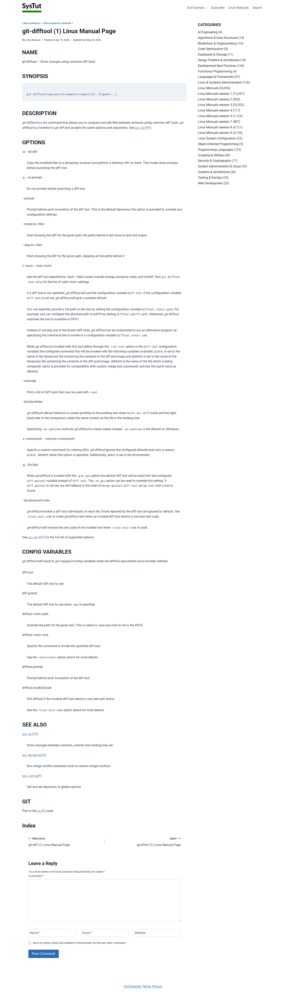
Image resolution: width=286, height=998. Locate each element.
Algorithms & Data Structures (218, 38)
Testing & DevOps (210, 177)
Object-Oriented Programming (218, 144)
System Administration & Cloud (219, 166)
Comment (36, 876)
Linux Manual (32, 39)
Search (257, 8)
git (39, 811)
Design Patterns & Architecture (219, 60)
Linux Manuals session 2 (215, 99)
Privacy (157, 986)
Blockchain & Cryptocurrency (217, 43)
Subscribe (218, 8)
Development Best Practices (217, 66)
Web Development (210, 183)
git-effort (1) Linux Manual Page (159, 842)
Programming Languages (215, 149)
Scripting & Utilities (211, 155)
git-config (30, 775)
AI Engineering (208, 32)
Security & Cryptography (214, 161)
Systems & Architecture (214, 172)
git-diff (141, 127)
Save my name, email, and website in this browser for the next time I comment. (79, 943)
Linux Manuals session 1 (58, 23)
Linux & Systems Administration (220, 82)
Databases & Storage (212, 54)
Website (140, 932)
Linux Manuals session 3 (215, 105)
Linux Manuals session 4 (215, 110)
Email (87, 932)
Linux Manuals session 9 (215, 133)
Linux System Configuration (217, 138)
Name (35, 932)
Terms (146, 986)
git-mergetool (32, 755)
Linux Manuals (238, 8)
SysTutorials (132, 986)
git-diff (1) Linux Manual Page (49, 842)
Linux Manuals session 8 (215, 127)
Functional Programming (215, 71)
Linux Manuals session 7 (215, 122)
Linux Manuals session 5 (215, 116)
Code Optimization (210, 49)
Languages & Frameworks (216, 77)
